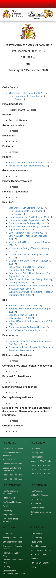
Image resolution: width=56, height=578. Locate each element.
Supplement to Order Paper (28, 96)
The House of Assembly (13, 448)
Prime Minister (9, 459)
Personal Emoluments (40, 562)
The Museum (36, 490)
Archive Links (36, 567)
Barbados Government (12, 541)
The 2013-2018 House (12, 474)
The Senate (35, 448)
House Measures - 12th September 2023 (29, 162)
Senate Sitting (36, 537)
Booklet (18, 99)
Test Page (7, 566)
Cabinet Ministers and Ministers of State (12, 469)
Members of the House (12, 463)
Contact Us (7, 533)
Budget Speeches (38, 546)
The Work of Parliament (12, 502)
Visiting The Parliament (12, 537)
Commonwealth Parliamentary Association (14, 572)
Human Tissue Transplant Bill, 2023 (26, 330)
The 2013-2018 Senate (40, 465)
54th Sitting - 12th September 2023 (26, 92)
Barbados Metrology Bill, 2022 (24, 305)
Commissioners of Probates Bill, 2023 (27, 223)
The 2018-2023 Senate (40, 469)
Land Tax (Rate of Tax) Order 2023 (26, 232)
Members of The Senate (41, 461)
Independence (9, 514)
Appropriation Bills (38, 554)
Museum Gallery (37, 507)
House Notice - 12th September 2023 (27, 165)
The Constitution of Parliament (11, 492)
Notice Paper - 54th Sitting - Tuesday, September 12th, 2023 (27, 268)
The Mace (7, 506)
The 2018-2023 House (12, 478)
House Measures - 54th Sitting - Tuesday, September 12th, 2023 (29, 228)
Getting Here (36, 503)
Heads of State (9, 497)
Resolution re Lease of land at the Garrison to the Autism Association (31, 349)
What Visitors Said (38, 499)
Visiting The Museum (39, 495)
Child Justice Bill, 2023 (20, 317)
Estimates (35, 558)
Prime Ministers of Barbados (10, 520)
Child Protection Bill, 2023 (21, 314)
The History (7, 510)
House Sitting (36, 541)
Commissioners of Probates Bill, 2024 (27, 327)
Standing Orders (37, 452)
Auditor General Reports (41, 550)
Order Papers (36, 533)
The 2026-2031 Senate (40, 473)
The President (36, 456)
